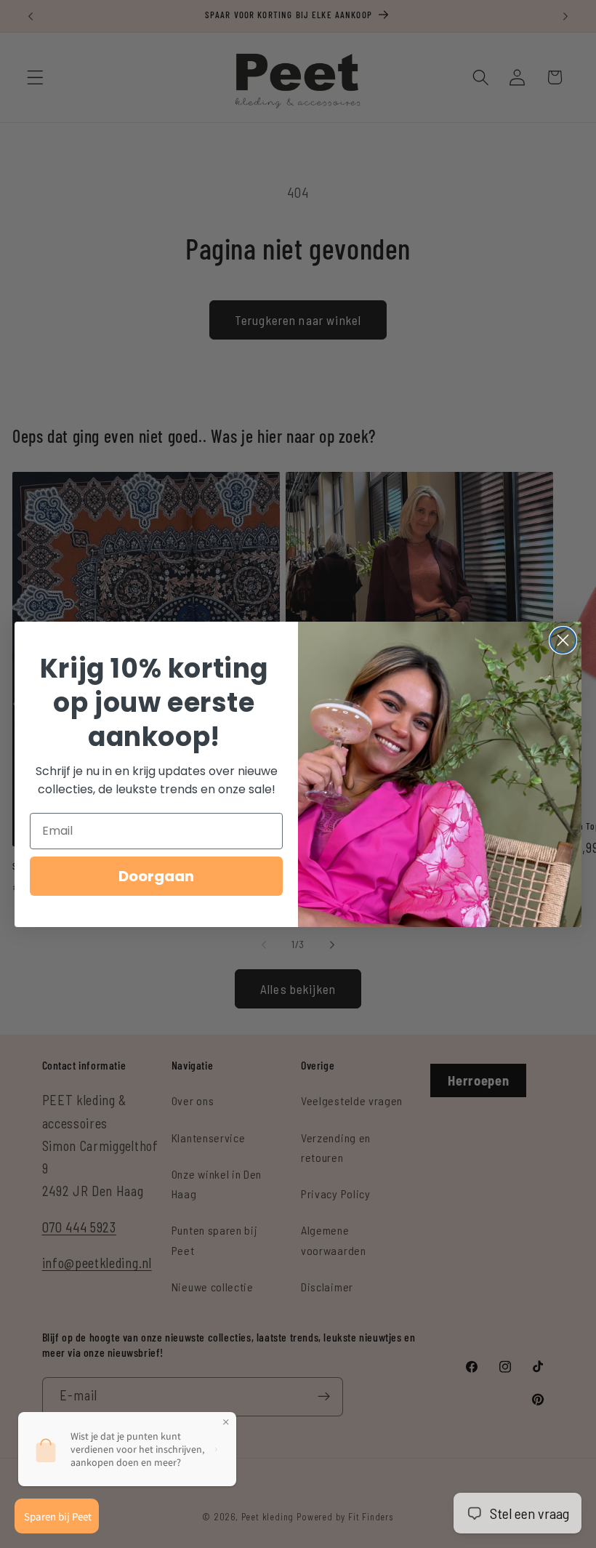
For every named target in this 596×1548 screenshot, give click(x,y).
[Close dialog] (563, 640)
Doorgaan (156, 876)
